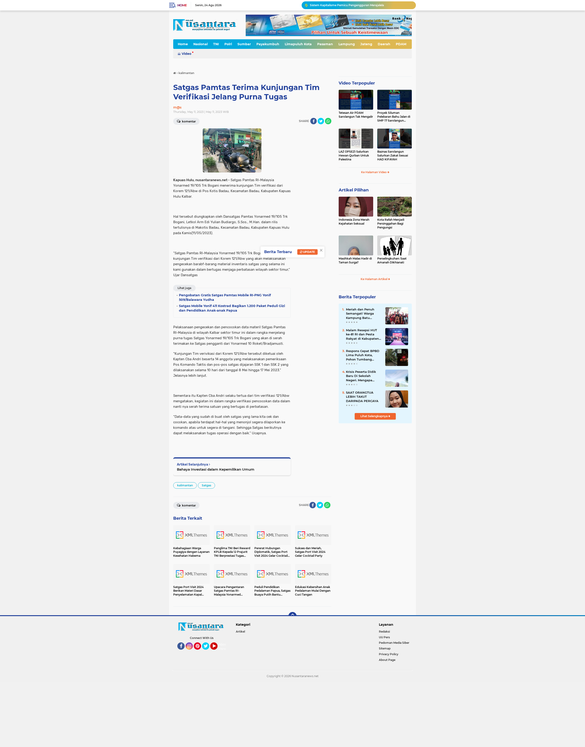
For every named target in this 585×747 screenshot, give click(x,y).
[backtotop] (292, 616)
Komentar (188, 121)
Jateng (366, 44)
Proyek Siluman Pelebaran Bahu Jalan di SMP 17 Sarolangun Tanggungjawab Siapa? (393, 116)
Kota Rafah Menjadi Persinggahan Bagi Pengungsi (390, 223)
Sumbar (244, 44)
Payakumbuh (267, 44)
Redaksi (384, 631)
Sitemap (385, 648)
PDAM (401, 44)
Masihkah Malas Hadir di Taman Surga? (355, 260)
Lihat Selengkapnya (374, 416)
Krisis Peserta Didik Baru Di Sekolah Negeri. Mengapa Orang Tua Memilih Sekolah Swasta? (361, 376)
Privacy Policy (388, 654)
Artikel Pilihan (354, 190)
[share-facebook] (313, 121)
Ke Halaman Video (374, 172)
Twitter (207, 652)
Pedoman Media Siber (394, 642)
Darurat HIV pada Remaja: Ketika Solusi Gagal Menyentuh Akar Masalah (359, 5)
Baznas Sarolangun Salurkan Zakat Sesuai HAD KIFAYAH (392, 155)
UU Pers (384, 637)
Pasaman (325, 44)
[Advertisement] (137, 714)
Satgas (206, 485)
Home (182, 5)
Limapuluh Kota (298, 44)
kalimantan (185, 485)
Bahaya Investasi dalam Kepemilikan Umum (215, 469)
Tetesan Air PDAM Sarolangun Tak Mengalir (356, 114)
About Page (223, 646)
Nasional (200, 44)
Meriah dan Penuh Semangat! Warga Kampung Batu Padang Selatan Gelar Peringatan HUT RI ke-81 (363, 313)
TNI (216, 44)
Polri (228, 44)
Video (186, 54)
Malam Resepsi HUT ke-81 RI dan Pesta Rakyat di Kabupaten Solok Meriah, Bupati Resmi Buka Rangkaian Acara (362, 334)
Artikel (240, 631)
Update (308, 252)
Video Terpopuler (357, 83)
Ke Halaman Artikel (374, 279)
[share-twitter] (321, 121)
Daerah (384, 44)
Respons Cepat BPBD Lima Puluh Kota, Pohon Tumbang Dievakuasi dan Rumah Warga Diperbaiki (362, 355)
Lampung (346, 44)
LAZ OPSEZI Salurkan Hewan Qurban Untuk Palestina (354, 155)
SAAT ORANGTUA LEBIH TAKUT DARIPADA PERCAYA (362, 397)
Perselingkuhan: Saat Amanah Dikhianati (392, 260)
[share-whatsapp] (328, 121)
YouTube (217, 652)
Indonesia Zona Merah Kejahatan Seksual (354, 221)
